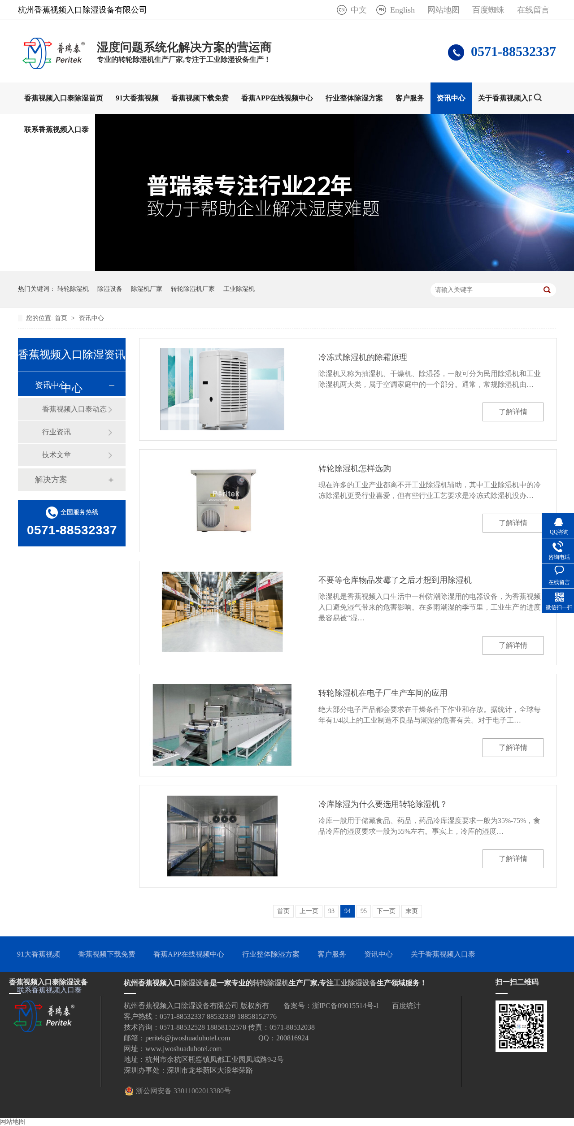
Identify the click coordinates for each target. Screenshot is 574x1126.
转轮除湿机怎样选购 (354, 468)
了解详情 (513, 412)
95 (364, 911)
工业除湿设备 (355, 983)
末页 (411, 911)
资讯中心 (451, 98)
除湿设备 (109, 289)
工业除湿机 (239, 289)
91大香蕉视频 (137, 98)
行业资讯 (56, 432)
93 (331, 911)
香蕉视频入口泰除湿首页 (63, 98)
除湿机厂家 (146, 289)
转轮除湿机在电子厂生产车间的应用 (383, 693)
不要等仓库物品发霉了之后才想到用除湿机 (395, 580)
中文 (359, 9)
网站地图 (443, 9)
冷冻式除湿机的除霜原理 (362, 357)
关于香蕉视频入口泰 (510, 98)
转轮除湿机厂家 (193, 289)
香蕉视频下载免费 (200, 98)
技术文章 (56, 455)
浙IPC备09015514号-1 (345, 1005)
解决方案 (51, 479)
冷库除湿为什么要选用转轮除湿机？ (383, 804)
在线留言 (533, 9)
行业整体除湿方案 (354, 98)
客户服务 (410, 98)
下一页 (386, 911)
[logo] (53, 66)
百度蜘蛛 (488, 9)
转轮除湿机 (73, 289)
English (402, 9)
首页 (62, 318)
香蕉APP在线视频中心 (277, 98)
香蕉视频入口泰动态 (74, 409)
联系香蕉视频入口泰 (56, 129)
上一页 (309, 911)
